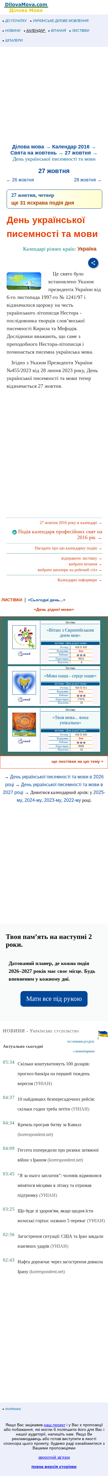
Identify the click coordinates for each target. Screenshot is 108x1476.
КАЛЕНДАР (36, 31)
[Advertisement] (54, 96)
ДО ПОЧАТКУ (16, 21)
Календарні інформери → (80, 580)
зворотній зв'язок (54, 1457)
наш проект (54, 1424)
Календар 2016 (71, 147)
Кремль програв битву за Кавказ (49, 1124)
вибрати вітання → (85, 564)
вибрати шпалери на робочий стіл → (70, 570)
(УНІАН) (43, 1083)
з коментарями (83, 1051)
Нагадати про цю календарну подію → (68, 548)
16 (81, 702)
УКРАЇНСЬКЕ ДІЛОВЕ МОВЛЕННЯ (60, 21)
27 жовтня (78, 153)
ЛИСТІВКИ (80, 31)
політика (13, 1409)
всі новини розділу (80, 1041)
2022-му (72, 800)
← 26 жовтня (20, 179)
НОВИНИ (12, 31)
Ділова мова (28, 147)
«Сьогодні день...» (47, 600)
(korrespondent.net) (35, 1134)
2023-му (52, 800)
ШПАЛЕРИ (14, 40)
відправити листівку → (81, 558)
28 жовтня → (88, 179)
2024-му (33, 800)
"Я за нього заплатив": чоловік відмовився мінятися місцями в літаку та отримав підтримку (59, 1185)
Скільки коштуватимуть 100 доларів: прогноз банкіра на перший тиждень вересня (54, 1073)
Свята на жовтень (33, 153)
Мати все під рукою (54, 998)
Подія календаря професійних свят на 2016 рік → (59, 534)
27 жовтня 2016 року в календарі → (71, 523)
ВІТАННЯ (58, 31)
